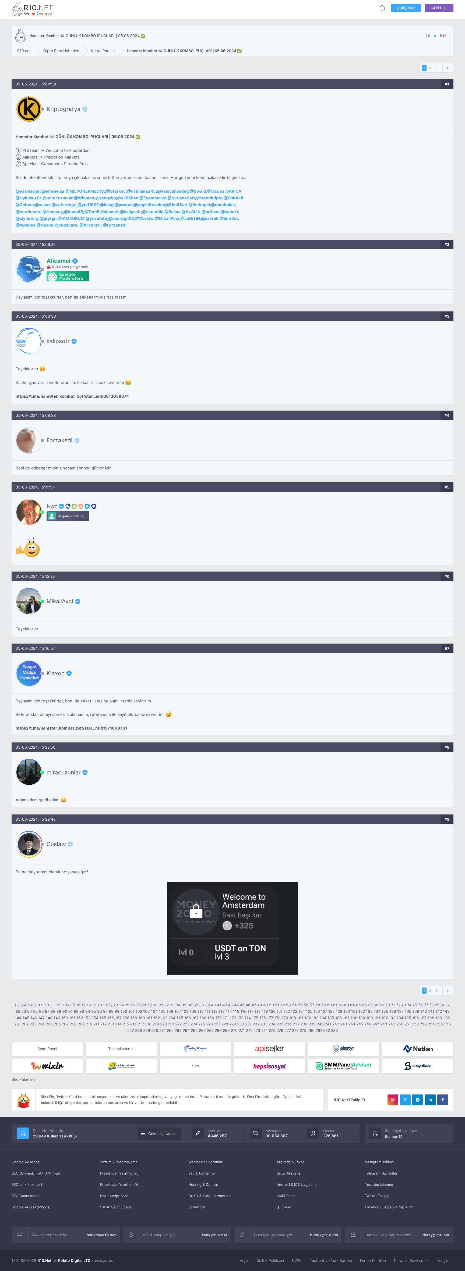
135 (385, 1011)
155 (103, 1017)
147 (41, 1017)
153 (87, 1017)
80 (443, 1005)
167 (195, 1017)
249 (391, 1024)
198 (431, 1017)
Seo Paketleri (23, 1079)
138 (408, 1011)
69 (381, 1005)
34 (178, 1005)
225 (201, 1024)
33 (172, 1005)
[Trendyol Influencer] (47, 1066)
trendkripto (211, 197)
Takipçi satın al (121, 1048)
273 (256, 1030)
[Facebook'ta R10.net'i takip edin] (442, 1099)
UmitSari (178, 204)
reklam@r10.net (101, 1235)
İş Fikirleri (285, 1207)
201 (17, 1024)
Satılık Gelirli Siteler (116, 1207)
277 (287, 1030)
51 (277, 1005)
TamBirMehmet (103, 211)
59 (323, 1005)
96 (99, 1011)
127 (324, 1011)
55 (300, 1005)
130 (346, 1011)
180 (292, 1017)
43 (230, 1005)
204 (41, 1024)
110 (201, 1011)
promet (126, 204)
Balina (174, 211)
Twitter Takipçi (377, 1196)
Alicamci (92, 225)
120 (272, 1011)
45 (242, 1005)
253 (423, 1024)
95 (93, 1011)
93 (81, 1011)
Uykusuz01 (30, 197)
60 (329, 1005)
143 (446, 1011)
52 (282, 1005)
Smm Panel (47, 1048)
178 (277, 1017)
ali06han (129, 197)
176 (262, 1017)
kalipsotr (132, 211)
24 (121, 1005)
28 (144, 1005)
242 (335, 1024)
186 (338, 1017)
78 (431, 1005)
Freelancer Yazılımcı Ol (119, 1184)
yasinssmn (30, 191)
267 (210, 1030)
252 (415, 1024)
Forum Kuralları (373, 1260)
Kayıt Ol (439, 8)
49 (265, 1005)
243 (343, 1024)
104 (154, 1011)
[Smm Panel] (269, 1049)
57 (312, 1005)
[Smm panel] (343, 1066)
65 (358, 1005)
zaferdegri (66, 204)
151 (72, 1017)
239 (312, 1024)
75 (415, 1005)
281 (319, 1030)
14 (67, 1005)
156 (110, 1017)
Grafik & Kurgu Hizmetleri (209, 1196)
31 (161, 1005)
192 (384, 1017)
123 (294, 1011)
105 (162, 1011)
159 (134, 1017)
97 (105, 1011)
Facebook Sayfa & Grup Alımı (389, 1207)
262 (170, 1030)
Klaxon (56, 673)
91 (70, 1011)
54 (294, 1005)
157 (118, 1017)
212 (103, 1024)
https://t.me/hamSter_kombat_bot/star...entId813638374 (72, 396)
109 (193, 1011)
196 (415, 1017)
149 (57, 1017)
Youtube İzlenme (379, 1184)
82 (18, 1011)
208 (73, 1024)
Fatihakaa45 (143, 191)
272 (249, 1030)
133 (369, 1011)
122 (287, 1011)
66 (364, 1005)
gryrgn (50, 218)
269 (226, 1030)
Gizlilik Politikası (270, 1260)
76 (420, 1005)
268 (218, 1030)
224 (194, 1024)
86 (41, 1011)
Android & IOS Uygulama (297, 1184)
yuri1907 (90, 204)
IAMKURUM (73, 218)
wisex (45, 204)
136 (392, 1011)
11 (52, 1005)
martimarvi (30, 211)
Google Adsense (26, 1162)
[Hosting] (195, 1049)
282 (326, 1030)
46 (248, 1005)
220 (163, 1024)
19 (94, 1005)
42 (224, 1005)
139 (416, 1011)
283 (334, 1030)
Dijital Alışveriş (289, 1173)
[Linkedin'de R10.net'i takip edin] (430, 1099)
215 (126, 1024)
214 (118, 1024)
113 (222, 1011)
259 (146, 1030)
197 (423, 1017)
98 (111, 1011)
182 (307, 1017)
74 (409, 1005)
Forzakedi (116, 225)
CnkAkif (236, 197)
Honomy (55, 211)
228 (224, 1024)
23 (116, 1005)
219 (156, 1024)
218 (148, 1024)
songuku (107, 197)
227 (217, 1024)
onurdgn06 (123, 218)
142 (438, 1011)
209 (81, 1024)
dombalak (225, 204)
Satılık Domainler (202, 1173)
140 (423, 1011)
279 (303, 1030)
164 (172, 1017)
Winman (86, 197)
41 (219, 1005)
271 (242, 1030)
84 (29, 1011)
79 (437, 1005)
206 (57, 1024)
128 (331, 1011)
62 (341, 1005)
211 (96, 1024)
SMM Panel (286, 1196)
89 (59, 1011)
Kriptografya (63, 109)
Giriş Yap (406, 8)
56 (306, 1005)
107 (177, 1011)
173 (240, 1017)
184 (323, 1017)
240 (320, 1024)
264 (186, 1030)
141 (431, 1011)
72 (398, 1005)
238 (304, 1024)
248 (383, 1024)
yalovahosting (175, 191)
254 (431, 1024)
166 (187, 1017)
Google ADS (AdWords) (31, 1207)
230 (240, 1024)
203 (33, 1024)
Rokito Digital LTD (74, 1260)
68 (376, 1005)
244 (351, 1024)
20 (99, 1005)
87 (47, 1011)
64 (352, 1005)
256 (447, 1024)
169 (210, 1017)
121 (280, 1011)
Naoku (47, 225)
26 (133, 1005)
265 (194, 1030)
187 (346, 1017)
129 (339, 1011)
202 (25, 1024)
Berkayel (201, 204)
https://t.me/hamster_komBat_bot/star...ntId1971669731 (71, 728)
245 (359, 1024)
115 (236, 1011)
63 (346, 1005)
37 (195, 1005)
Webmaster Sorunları (205, 1162)
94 (87, 1011)
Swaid (200, 191)
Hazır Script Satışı (114, 1196)
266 (202, 1030)
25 (127, 1005)
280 (311, 1030)
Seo (195, 1066)
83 (23, 1011)
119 (265, 1011)
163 (164, 1017)
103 (146, 1011)
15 (73, 1005)
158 (126, 1017)
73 (403, 1005)
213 (111, 1024)
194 (400, 1017)
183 (315, 1017)
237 (296, 1024)
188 (354, 1017)
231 (248, 1024)
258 (138, 1030)
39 (207, 1005)
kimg (109, 204)
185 (330, 1017)
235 (280, 1024)
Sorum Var (197, 1207)
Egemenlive (154, 197)
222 (178, 1024)
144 (18, 1017)
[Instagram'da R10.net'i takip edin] (393, 1099)
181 (300, 1017)
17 (84, 1005)
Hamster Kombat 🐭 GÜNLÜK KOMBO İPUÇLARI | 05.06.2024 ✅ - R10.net (33, 9)
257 (130, 1030)
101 (131, 1011)
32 (166, 1005)
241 (328, 1024)
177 (270, 1017)
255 (439, 1024)
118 (258, 1011)
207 (65, 1024)
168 (203, 1017)
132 (361, 1011)
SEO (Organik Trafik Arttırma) (36, 1173)
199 (438, 1017)
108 (185, 1011)
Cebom (27, 204)
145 (26, 1017)
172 (233, 1017)
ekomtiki (154, 211)
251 (407, 1024)
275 (272, 1030)
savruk (212, 218)
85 (35, 1011)
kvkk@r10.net (214, 1235)
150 (64, 1017)
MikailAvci (169, 218)
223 (186, 1024)
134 (377, 1011)
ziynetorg (29, 218)
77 (426, 1005)
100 (124, 1011)
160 (141, 1017)
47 (254, 1005)
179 (285, 1017)
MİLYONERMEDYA (87, 191)
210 (89, 1024)
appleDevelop (151, 204)
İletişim (443, 1260)
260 (154, 1030)
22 (110, 1005)
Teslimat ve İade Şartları (331, 1260)
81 (448, 1005)
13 (62, 1005)
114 (229, 1011)
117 (250, 1011)
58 (317, 1005)
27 (138, 1005)
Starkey (118, 191)
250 (399, 1024)
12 (57, 1005)
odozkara (67, 225)
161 (149, 1017)
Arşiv (244, 1260)
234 (272, 1024)
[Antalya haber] (121, 1066)
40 (213, 1005)
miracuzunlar (60, 197)
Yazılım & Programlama (118, 1162)
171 (226, 1017)
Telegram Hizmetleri (381, 1173)
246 (367, 1024)
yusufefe (98, 218)
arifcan (213, 211)
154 (95, 1017)
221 (171, 1024)
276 (280, 1030)
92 (76, 1011)
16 (78, 1005)
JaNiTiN (192, 218)
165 (180, 1017)
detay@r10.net (435, 1235)
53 (288, 1005)
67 (370, 1005)
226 (209, 1024)
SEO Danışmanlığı (26, 1196)
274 (264, 1030)
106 (170, 1011)
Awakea (28, 225)
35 (184, 1005)
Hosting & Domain (203, 1184)
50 (271, 1005)
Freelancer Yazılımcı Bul (119, 1173)
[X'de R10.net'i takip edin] (405, 1099)
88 (53, 1011)
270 (234, 1030)
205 (49, 1024)
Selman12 (394, 1136)
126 (316, 1011)
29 (149, 1005)
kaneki (231, 211)
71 (393, 1005)
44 (236, 1005)
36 (190, 1005)
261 (162, 1030)
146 (33, 1017)
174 (248, 1017)
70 (387, 1005)
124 (301, 1011)
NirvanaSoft (183, 197)
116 (243, 1011)
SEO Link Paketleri (27, 1184)
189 (361, 1017)
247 (375, 1024)
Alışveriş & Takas (290, 1162)
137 (400, 1011)
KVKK (297, 1260)
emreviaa (55, 191)
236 (288, 1024)
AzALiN (193, 211)
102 (139, 1011)
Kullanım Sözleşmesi (411, 1260)
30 (155, 1005)
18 (89, 1005)
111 (207, 1011)
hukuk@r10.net (324, 1235)
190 (369, 1017)
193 (392, 1017)
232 (256, 1024)
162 (156, 1017)
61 (335, 1005)
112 (214, 1011)
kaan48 (75, 211)
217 (141, 1024)
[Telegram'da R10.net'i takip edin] (417, 1099)
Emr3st (231, 218)
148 (49, 1017)
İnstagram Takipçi (379, 1162)
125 (309, 1011)
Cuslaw (146, 218)
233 (263, 1024)
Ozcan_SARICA (226, 191)
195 (407, 1017)
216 (133, 1024)
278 (295, 1030)
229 (232, 1024)
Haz (52, 506)
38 (201, 1005)
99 (117, 1011)
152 (79, 1017)
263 (178, 1030)
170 (218, 1017)
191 (377, 1017)
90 (64, 1011)
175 (255, 1017)
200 (446, 1017)
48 (259, 1005)
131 (354, 1011)
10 (47, 1005)
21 (105, 1005)
